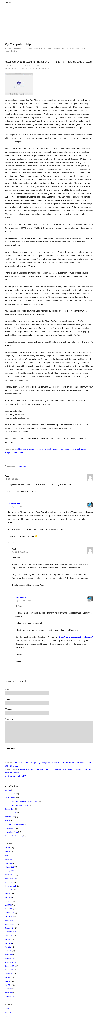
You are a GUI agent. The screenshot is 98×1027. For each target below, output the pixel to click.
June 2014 (8, 943)
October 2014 (9, 928)
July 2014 (8, 939)
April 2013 (8, 989)
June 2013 (8, 981)
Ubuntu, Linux (27, 68)
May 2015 (8, 901)
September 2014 (10, 932)
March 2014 (9, 955)
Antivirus (8, 790)
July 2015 (8, 894)
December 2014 (10, 920)
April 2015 (8, 905)
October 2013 (9, 970)
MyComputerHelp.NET (15, 776)
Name (8, 689)
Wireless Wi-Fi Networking (14, 836)
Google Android (10, 798)
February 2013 (10, 996)
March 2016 (9, 863)
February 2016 (10, 867)
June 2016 (8, 852)
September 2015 (10, 886)
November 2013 (10, 966)
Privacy (7, 1016)
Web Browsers (42, 68)
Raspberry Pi (12, 68)
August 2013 (9, 974)
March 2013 (9, 993)
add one (22, 467)
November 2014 (10, 924)
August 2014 (9, 935)
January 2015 (9, 916)
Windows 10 (11, 828)
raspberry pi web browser (75, 449)
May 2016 (8, 855)
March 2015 (9, 909)
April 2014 (8, 951)
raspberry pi (57, 449)
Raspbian (9, 452)
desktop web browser (24, 449)
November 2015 (10, 878)
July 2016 (8, 848)
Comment (9, 719)
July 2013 (8, 977)
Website (8, 709)
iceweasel (46, 449)
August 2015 (9, 890)
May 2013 (8, 985)
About (7, 1009)
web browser (20, 452)
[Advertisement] (49, 25)
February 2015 (10, 913)
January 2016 (9, 871)
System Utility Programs (15, 824)
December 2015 (10, 875)
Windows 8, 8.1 (12, 832)
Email (8, 699)
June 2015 (8, 897)
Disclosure (8, 1012)
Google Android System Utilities (18, 805)
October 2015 (9, 882)
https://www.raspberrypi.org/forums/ (75, 637)
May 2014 (8, 947)
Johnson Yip (14, 504)
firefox (38, 449)
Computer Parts (10, 794)
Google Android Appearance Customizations (22, 801)
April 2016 (8, 859)
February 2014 (10, 958)
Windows (8, 820)
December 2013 (10, 962)
